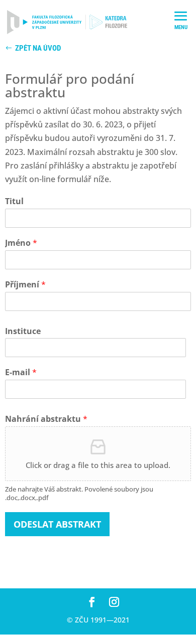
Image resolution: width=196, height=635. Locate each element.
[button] (181, 23)
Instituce (23, 331)
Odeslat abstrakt (57, 524)
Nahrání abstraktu (46, 419)
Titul (14, 201)
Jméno (21, 243)
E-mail (21, 372)
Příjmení (25, 284)
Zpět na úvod (38, 48)
